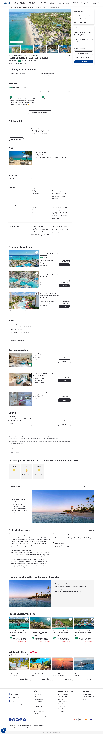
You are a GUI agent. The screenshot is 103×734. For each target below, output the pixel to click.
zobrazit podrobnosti (39, 363)
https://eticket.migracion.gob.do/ (36, 543)
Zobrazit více (91, 530)
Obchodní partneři (39, 699)
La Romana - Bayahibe (38, 7)
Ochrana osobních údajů (39, 725)
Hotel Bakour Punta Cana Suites (49, 295)
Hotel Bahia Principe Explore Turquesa (51, 274)
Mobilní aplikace (87, 694)
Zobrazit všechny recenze (40, 112)
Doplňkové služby (63, 696)
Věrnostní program (63, 694)
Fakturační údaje (38, 706)
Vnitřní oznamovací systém (41, 716)
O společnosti (37, 694)
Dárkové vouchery (63, 701)
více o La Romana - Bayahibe (86, 486)
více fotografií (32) (16, 42)
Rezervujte (84, 61)
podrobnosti (88, 57)
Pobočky (36, 696)
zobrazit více (91, 614)
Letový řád (77, 41)
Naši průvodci (62, 709)
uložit (69, 55)
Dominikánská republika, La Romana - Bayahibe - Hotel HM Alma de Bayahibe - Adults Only (84, 619)
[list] (18, 83)
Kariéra (35, 709)
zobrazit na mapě (16, 139)
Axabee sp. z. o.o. (29, 727)
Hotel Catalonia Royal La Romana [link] (51, 7)
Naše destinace (17, 7)
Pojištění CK (37, 704)
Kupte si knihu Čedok (88, 696)
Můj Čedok (61, 711)
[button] (4, 730)
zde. (34, 547)
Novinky (85, 699)
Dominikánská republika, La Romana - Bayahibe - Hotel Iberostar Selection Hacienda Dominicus (39, 619)
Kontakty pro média (39, 711)
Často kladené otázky (64, 704)
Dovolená (11, 7)
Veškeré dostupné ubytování (17, 311)
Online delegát (62, 706)
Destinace (36, 713)
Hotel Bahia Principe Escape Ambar (50, 254)
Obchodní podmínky (39, 701)
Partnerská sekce (26, 725)
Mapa (37, 55)
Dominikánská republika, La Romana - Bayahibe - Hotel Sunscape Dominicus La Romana (19, 619)
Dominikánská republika (26, 7)
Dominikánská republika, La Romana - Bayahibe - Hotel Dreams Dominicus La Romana (61, 619)
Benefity (60, 699)
